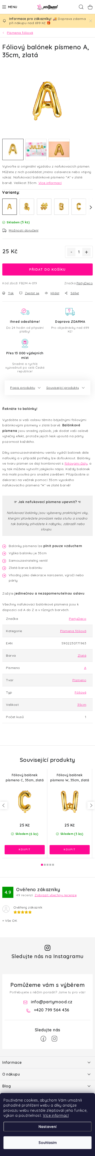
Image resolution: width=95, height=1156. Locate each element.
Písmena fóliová (73, 631)
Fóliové (80, 692)
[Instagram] (54, 1039)
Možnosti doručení (24, 230)
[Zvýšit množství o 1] (86, 252)
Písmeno (79, 680)
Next (88, 207)
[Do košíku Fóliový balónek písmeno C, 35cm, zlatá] (25, 849)
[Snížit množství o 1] (71, 252)
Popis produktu (22, 388)
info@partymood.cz (51, 1001)
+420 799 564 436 (51, 1010)
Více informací (56, 1115)
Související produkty (62, 388)
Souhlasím (48, 1142)
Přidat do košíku (47, 269)
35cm (81, 705)
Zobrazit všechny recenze (56, 895)
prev (3, 805)
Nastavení (47, 1126)
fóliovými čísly (76, 463)
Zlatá (82, 655)
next (91, 805)
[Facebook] (43, 1039)
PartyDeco (85, 283)
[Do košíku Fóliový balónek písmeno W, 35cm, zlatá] (70, 849)
